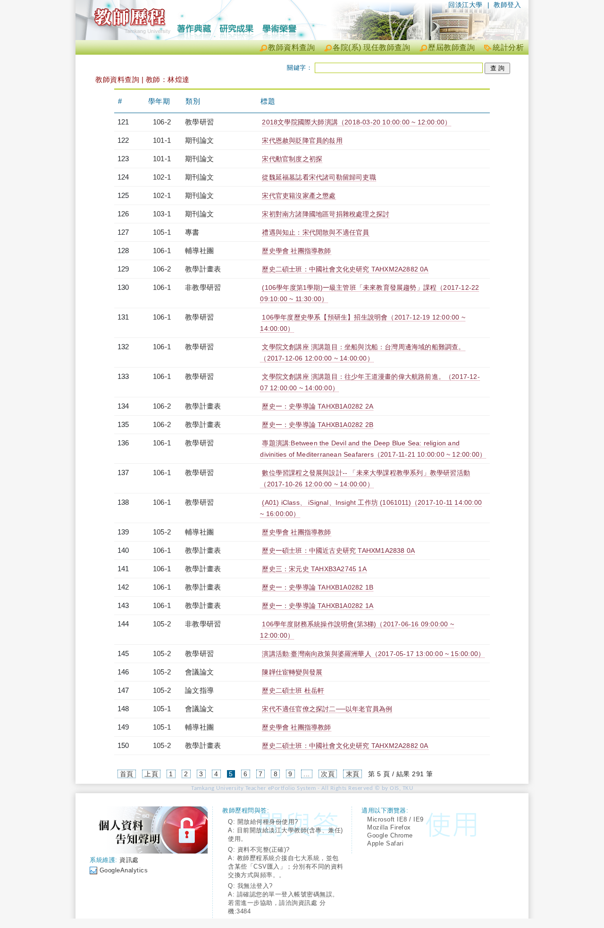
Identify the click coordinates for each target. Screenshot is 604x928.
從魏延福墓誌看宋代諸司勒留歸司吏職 (319, 177)
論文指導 (199, 690)
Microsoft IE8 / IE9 (395, 819)
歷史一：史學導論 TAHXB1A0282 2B (317, 424)
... (306, 774)
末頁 (353, 774)
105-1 (162, 232)
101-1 (162, 140)
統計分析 (508, 47)
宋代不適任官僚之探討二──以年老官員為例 (327, 709)
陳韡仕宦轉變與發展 (292, 672)
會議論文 (199, 672)
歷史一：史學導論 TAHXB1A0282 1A (317, 605)
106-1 (162, 250)
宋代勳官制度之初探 (292, 159)
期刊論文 (199, 140)
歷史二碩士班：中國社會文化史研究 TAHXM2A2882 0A (345, 269)
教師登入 (507, 4)
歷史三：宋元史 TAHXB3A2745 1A (314, 569)
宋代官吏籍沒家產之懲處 (299, 195)
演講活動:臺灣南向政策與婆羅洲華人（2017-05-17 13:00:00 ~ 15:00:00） (373, 653)
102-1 (162, 177)
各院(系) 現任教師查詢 (371, 47)
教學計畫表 (203, 269)
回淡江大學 (465, 4)
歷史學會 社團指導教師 (296, 251)
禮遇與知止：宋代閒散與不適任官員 (315, 232)
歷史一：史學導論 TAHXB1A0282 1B (317, 587)
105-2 (162, 532)
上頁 (151, 774)
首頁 (127, 774)
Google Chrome (390, 835)
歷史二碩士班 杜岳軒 (293, 690)
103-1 (162, 214)
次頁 (328, 774)
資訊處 (129, 859)
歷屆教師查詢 (451, 47)
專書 (192, 232)
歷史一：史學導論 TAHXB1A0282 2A (317, 406)
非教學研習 (203, 287)
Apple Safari (385, 843)
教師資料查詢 (291, 47)
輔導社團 (199, 250)
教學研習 (199, 122)
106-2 (162, 122)
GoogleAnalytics (124, 870)
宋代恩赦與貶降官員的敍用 (302, 140)
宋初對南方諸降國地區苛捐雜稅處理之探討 (325, 214)
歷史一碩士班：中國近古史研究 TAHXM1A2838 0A (338, 550)
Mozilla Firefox (389, 827)
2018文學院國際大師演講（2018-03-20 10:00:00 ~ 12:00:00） (356, 122)
